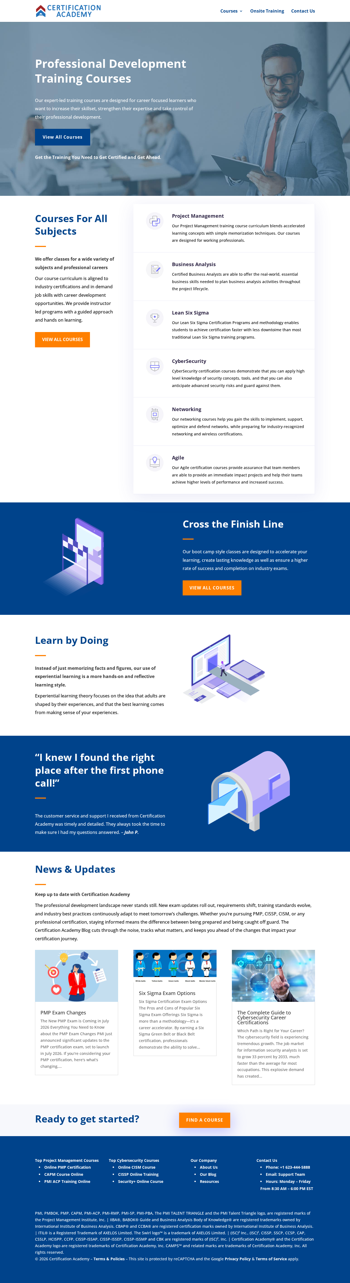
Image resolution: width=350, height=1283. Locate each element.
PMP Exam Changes (63, 1012)
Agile (178, 457)
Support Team (291, 1174)
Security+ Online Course (140, 1181)
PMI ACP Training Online (67, 1181)
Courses (229, 11)
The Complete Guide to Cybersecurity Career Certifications (264, 1017)
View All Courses (63, 137)
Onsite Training (267, 11)
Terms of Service (272, 1258)
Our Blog (208, 1174)
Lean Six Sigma (190, 312)
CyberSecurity (189, 361)
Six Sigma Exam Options (167, 993)
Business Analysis (194, 264)
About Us (209, 1167)
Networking (186, 409)
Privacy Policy (237, 1258)
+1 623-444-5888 (295, 1167)
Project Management (198, 216)
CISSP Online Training (138, 1174)
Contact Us (303, 11)
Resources (209, 1181)
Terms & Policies (109, 1258)
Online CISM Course (136, 1167)
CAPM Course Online (63, 1174)
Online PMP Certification (67, 1167)
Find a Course (204, 1120)
